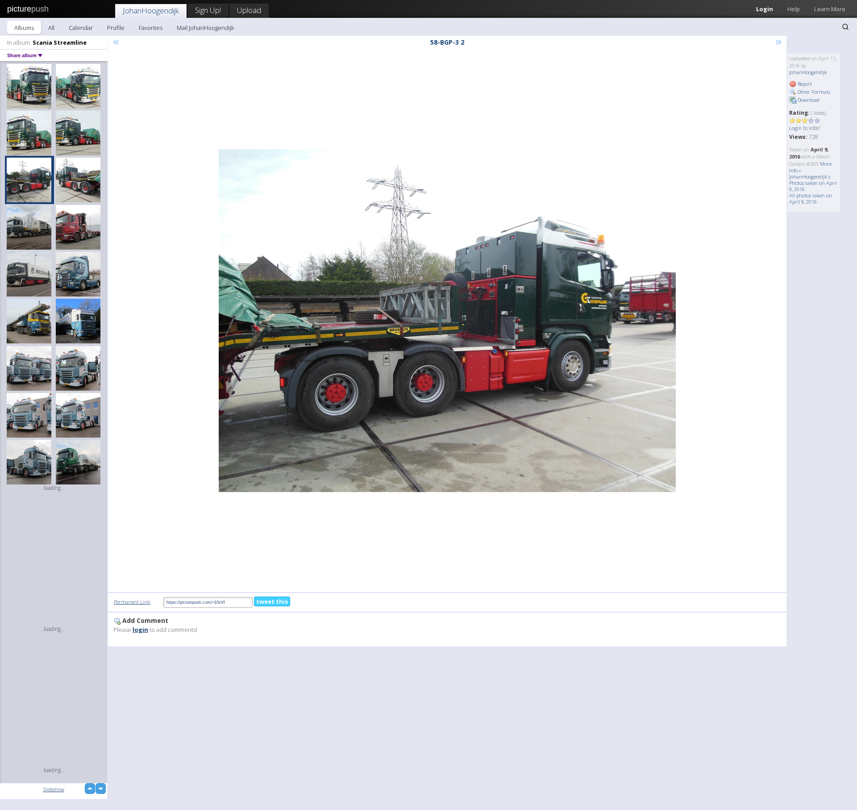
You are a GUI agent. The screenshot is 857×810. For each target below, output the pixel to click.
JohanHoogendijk (151, 10)
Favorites (150, 28)
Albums (24, 28)
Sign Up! (208, 10)
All (51, 28)
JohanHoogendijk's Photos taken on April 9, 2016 (813, 182)
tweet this (272, 601)
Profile (116, 28)
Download (808, 99)
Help (793, 9)
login (140, 630)
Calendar (81, 28)
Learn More (829, 9)
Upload (249, 10)
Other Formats (813, 91)
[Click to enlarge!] (447, 320)
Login (764, 9)
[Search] (845, 27)
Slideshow (53, 789)
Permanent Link (132, 601)
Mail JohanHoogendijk (205, 28)
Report (804, 83)
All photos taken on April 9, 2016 (810, 198)
